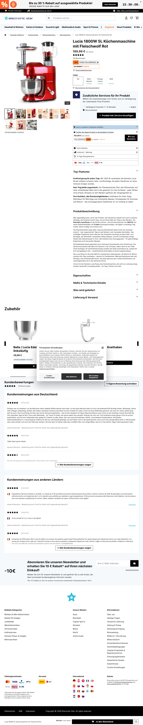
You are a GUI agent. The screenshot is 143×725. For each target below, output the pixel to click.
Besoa (75, 629)
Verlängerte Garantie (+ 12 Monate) (101, 107)
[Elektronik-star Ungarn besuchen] (87, 686)
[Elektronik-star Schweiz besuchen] (83, 680)
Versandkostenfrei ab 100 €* (41, 11)
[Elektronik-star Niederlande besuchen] (74, 696)
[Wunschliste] (131, 18)
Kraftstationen (10, 632)
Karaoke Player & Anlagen (15, 636)
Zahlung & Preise (114, 625)
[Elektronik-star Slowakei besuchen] (78, 686)
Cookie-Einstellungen (116, 667)
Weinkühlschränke (12, 625)
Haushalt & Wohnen (17, 35)
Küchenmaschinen (49, 35)
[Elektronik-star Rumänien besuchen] (78, 691)
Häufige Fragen (113, 618)
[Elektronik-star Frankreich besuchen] (87, 680)
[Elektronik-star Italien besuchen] (92, 680)
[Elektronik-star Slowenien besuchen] (83, 696)
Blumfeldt (77, 618)
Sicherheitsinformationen (117, 643)
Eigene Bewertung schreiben (122, 384)
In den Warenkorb (104, 722)
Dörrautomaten (10, 629)
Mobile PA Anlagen (12, 618)
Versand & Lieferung (115, 621)
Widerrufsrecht (113, 639)
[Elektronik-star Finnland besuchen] (87, 691)
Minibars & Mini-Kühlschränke (16, 614)
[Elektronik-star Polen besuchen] (92, 686)
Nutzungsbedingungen (114, 684)
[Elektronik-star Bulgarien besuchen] (83, 691)
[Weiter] (141, 27)
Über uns (111, 614)
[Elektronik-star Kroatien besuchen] (74, 691)
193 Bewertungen (79, 58)
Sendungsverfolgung (116, 629)
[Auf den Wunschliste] (136, 721)
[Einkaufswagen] (137, 18)
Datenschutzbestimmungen (123, 682)
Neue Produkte (124, 27)
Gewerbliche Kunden (115, 660)
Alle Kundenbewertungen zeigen (75, 464)
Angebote (109, 27)
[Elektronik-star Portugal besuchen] (78, 696)
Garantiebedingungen (116, 647)
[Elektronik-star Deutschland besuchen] (74, 680)
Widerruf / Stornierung (116, 636)
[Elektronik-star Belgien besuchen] (92, 691)
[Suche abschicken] (49, 18)
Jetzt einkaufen (110, 4)
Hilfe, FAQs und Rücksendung (128, 11)
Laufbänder (9, 621)
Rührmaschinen (65, 35)
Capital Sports (79, 621)
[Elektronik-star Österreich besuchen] (78, 680)
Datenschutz (9, 711)
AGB (20, 711)
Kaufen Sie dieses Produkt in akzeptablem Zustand (95, 132)
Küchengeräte (33, 35)
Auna (75, 614)
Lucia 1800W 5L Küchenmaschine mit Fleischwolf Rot (93, 35)
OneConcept (78, 636)
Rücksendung (112, 632)
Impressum (30, 711)
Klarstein (76, 625)
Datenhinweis (112, 664)
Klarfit (75, 632)
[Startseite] (7, 35)
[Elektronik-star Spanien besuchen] (74, 686)
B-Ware (138, 27)
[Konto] (126, 18)
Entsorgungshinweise (116, 656)
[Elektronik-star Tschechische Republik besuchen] (83, 686)
